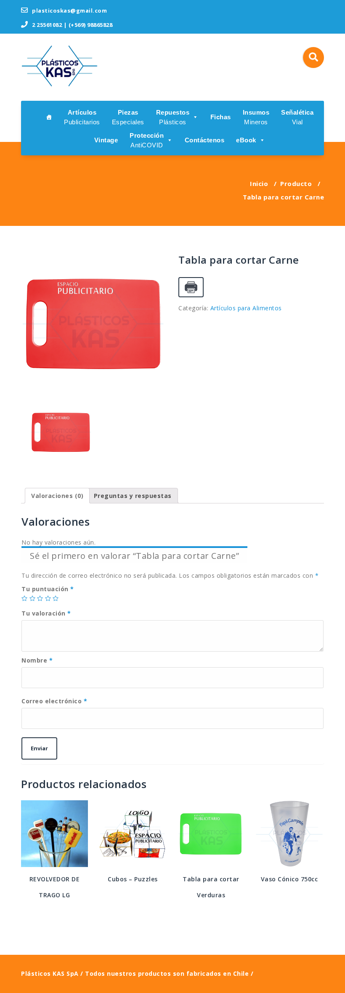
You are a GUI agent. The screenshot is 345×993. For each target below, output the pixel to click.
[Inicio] (49, 116)
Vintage (106, 140)
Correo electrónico (54, 701)
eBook (246, 140)
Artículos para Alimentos (246, 308)
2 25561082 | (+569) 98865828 (71, 25)
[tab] (57, 495)
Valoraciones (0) (57, 496)
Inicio (259, 183)
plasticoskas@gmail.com (69, 10)
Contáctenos (205, 140)
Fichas (220, 117)
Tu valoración (46, 613)
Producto (296, 183)
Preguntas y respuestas (133, 496)
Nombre (37, 660)
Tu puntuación (47, 589)
